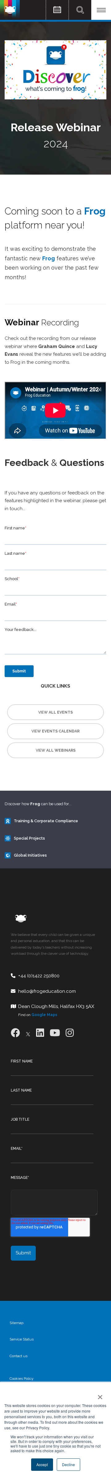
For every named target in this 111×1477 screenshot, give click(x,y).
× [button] (99, 1395)
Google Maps (44, 1015)
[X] (28, 1032)
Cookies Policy (22, 1378)
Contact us (18, 1356)
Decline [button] (68, 1464)
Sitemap (16, 1323)
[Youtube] (55, 1032)
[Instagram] (70, 1032)
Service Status (22, 1339)
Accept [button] (42, 1464)
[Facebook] (15, 1032)
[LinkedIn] (40, 1032)
